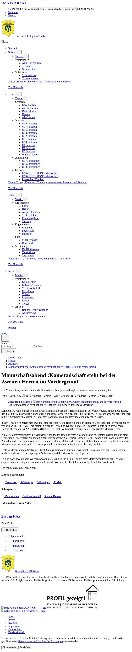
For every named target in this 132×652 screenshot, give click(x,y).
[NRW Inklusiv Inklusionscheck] (23, 610)
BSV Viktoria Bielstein (13, 2)
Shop (4, 333)
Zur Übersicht (15, 87)
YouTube (43, 36)
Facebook (21, 36)
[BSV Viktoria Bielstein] (8, 36)
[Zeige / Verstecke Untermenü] (19, 52)
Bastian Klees (10, 516)
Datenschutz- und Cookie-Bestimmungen (40, 641)
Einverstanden (10, 647)
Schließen (25, 647)
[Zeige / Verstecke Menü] (2, 40)
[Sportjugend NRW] (73, 607)
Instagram (32, 36)
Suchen (37, 346)
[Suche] (5, 338)
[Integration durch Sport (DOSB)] (24, 607)
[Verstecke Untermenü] (26, 56)
